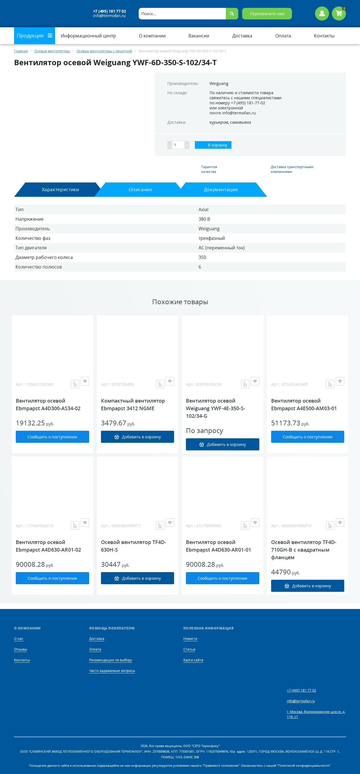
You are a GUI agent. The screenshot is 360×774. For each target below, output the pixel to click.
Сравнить (75, 384)
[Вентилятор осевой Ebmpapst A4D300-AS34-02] (52, 343)
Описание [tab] (140, 189)
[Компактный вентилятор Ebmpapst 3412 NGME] (138, 343)
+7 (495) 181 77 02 (109, 11)
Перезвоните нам (267, 13)
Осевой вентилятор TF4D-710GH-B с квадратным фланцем (303, 550)
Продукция (31, 35)
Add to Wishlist (85, 381)
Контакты (22, 660)
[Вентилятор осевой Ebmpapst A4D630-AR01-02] (52, 485)
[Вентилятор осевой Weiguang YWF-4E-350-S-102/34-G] (223, 343)
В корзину (217, 145)
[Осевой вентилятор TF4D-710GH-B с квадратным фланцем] (308, 485)
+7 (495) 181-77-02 (248, 102)
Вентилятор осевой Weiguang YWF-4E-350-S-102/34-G (215, 408)
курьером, (219, 122)
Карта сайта (193, 660)
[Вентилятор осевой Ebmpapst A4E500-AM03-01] (308, 343)
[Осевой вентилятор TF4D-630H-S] (138, 485)
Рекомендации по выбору (110, 660)
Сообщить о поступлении (52, 436)
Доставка (96, 638)
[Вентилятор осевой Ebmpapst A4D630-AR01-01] (223, 485)
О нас (18, 638)
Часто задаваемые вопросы (112, 670)
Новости (190, 638)
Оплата (95, 649)
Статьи (189, 649)
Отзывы (20, 649)
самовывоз (240, 122)
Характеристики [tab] (60, 189)
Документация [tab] (221, 189)
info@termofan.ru (109, 15)
